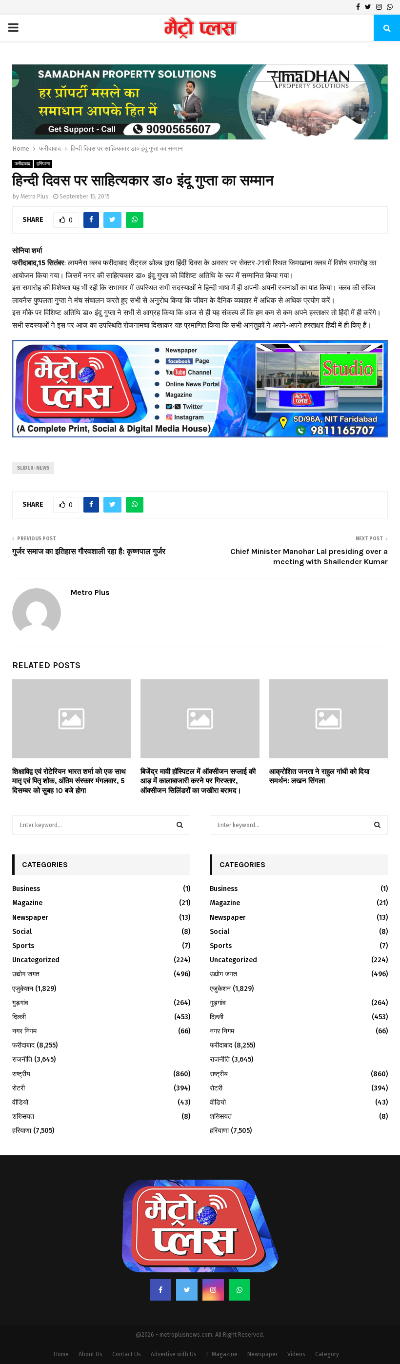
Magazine (27, 903)
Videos (296, 1354)
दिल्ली (19, 1017)
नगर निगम (24, 1031)
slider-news (33, 468)
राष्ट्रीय (21, 1074)
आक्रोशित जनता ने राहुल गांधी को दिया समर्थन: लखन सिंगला (319, 776)
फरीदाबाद (22, 164)
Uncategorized (36, 960)
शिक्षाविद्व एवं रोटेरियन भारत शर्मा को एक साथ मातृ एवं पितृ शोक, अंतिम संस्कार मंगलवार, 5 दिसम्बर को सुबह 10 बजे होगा (69, 781)
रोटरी (18, 1088)
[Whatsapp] (239, 1290)
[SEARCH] (179, 825)
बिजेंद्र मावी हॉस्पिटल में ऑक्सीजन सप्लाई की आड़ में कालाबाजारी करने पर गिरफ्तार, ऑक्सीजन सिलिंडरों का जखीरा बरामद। (198, 781)
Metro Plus (34, 196)
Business (26, 889)
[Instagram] (213, 1290)
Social (22, 932)
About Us (90, 1354)
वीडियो (20, 1102)
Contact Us (126, 1354)
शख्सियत (23, 1116)
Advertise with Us (174, 1354)
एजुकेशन (22, 989)
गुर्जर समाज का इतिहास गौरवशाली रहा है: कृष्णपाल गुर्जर (88, 551)
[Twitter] (187, 1290)
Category (327, 1354)
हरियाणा (43, 164)
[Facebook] (160, 1290)
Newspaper (30, 917)
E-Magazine (222, 1354)
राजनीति (22, 1059)
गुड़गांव (20, 1003)
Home (61, 1354)
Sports (23, 946)
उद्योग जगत (26, 974)
